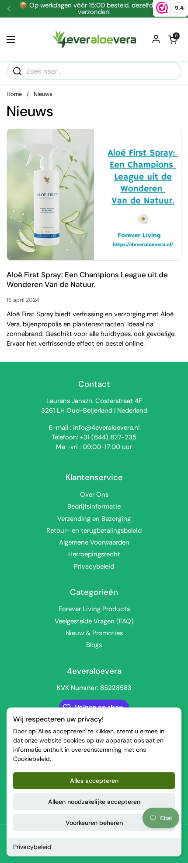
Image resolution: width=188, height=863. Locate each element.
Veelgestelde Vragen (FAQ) (94, 621)
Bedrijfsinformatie (94, 506)
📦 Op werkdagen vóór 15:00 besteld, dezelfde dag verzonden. (94, 8)
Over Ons (94, 494)
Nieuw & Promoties (94, 633)
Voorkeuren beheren (94, 823)
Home (14, 94)
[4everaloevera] (94, 39)
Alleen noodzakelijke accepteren (94, 802)
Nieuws (43, 94)
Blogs (94, 644)
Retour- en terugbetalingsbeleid (94, 530)
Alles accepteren (94, 781)
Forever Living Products (94, 609)
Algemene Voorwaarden (94, 542)
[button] (172, 39)
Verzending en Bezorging (94, 518)
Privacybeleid (32, 847)
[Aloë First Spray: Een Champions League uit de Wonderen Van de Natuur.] (94, 195)
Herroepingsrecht (94, 554)
